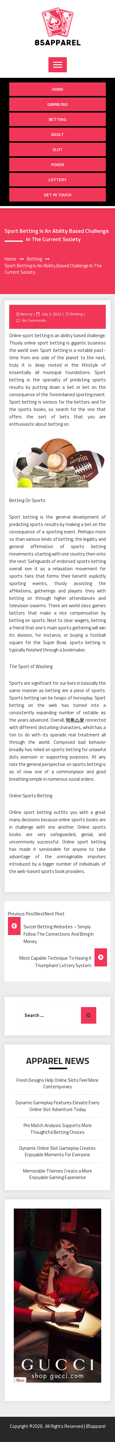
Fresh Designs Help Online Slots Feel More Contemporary (57, 1083)
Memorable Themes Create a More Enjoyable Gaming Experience (57, 1174)
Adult (57, 134)
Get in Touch (57, 194)
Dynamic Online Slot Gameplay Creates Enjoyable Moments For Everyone (57, 1151)
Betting (57, 119)
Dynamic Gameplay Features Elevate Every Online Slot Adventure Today (57, 1106)
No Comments (34, 320)
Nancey (26, 314)
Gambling (57, 104)
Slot (57, 149)
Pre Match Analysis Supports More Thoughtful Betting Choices (58, 1128)
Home (57, 89)
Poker (57, 164)
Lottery (57, 179)
